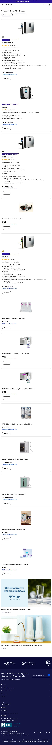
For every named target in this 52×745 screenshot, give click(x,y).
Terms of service (20, 733)
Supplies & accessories (8, 688)
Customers (4, 694)
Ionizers (3, 685)
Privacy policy (4, 733)
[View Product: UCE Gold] (26, 265)
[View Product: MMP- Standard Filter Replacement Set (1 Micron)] (26, 384)
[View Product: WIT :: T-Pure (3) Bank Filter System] (26, 314)
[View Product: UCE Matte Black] (26, 165)
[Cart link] (49, 5)
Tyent (6, 731)
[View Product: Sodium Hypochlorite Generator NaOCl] (26, 455)
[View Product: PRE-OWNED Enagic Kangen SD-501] (26, 525)
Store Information (6, 691)
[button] (49, 675)
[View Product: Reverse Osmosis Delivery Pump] (26, 214)
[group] (9, 663)
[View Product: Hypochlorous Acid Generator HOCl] (26, 490)
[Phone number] (43, 5)
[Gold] (3, 251)
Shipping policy (4, 735)
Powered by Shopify (12, 731)
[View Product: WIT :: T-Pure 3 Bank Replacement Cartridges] (26, 420)
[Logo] (9, 5)
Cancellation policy (24, 735)
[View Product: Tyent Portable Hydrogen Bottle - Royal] (26, 560)
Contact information (14, 735)
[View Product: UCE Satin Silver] (26, 50)
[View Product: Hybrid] (26, 108)
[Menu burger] (2, 5)
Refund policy (12, 733)
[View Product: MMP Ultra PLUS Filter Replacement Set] (26, 349)
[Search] (46, 5)
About (3, 697)
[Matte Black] (3, 151)
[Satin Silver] (3, 37)
